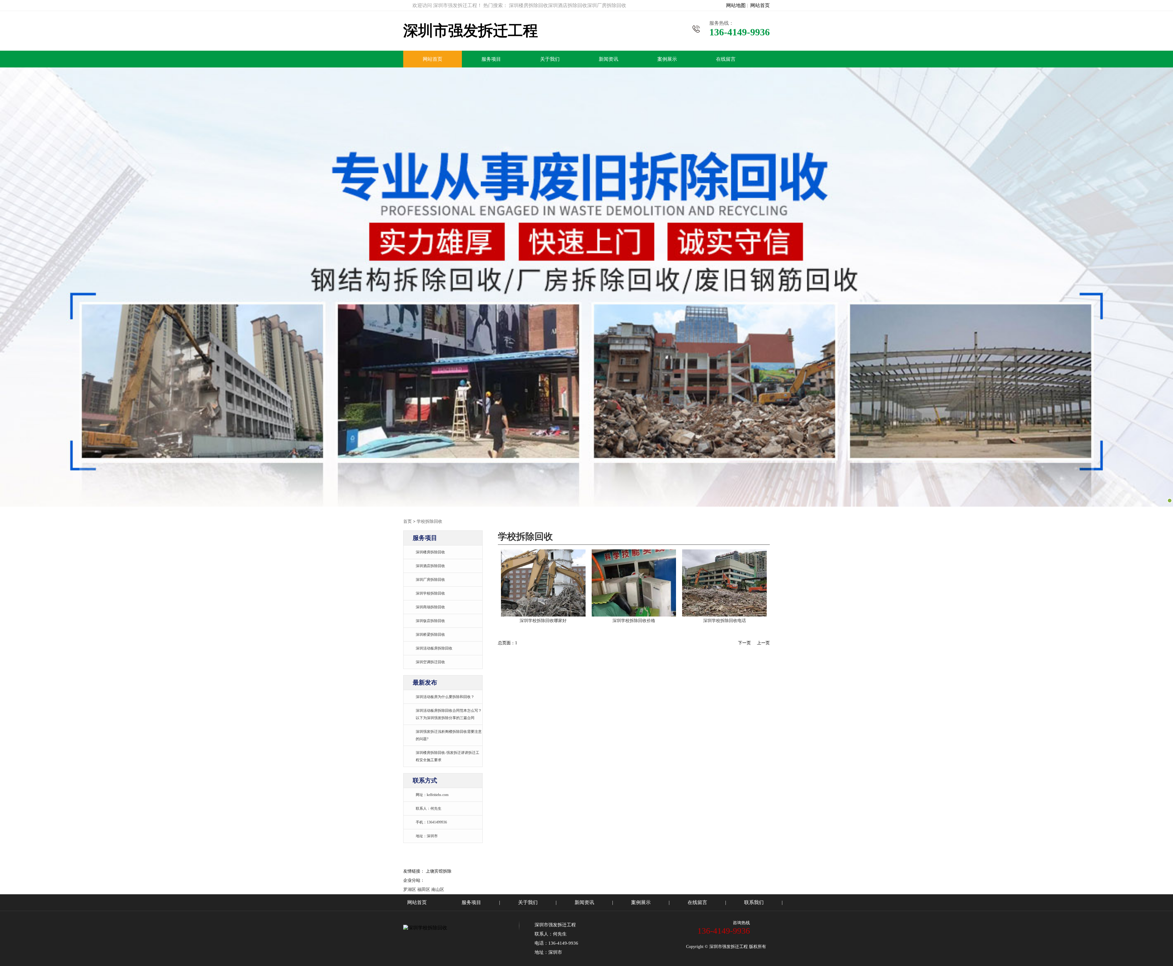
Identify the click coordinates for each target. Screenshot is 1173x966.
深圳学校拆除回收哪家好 (543, 620)
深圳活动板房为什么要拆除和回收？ (445, 697)
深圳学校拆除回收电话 (724, 620)
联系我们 (754, 902)
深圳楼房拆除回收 (430, 552)
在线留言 (726, 59)
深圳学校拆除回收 (430, 593)
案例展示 (667, 59)
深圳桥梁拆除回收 (430, 634)
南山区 (437, 889)
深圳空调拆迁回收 (430, 662)
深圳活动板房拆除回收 (434, 648)
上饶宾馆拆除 (438, 871)
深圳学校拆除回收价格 (633, 620)
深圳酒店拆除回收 (430, 566)
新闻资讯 (608, 59)
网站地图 (736, 5)
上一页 (763, 643)
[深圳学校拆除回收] (543, 614)
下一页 (744, 643)
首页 (407, 521)
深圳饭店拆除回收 (430, 621)
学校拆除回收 (429, 521)
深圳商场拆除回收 (430, 607)
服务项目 (491, 59)
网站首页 (760, 5)
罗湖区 (409, 889)
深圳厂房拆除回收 (430, 579)
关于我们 (550, 59)
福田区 (423, 889)
